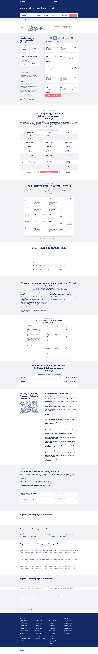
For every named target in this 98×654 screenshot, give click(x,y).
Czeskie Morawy (67, 622)
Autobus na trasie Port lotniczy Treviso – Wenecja (58, 582)
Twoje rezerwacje (63, 1)
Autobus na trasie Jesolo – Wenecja (26, 582)
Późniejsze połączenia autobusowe (65, 234)
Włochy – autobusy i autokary (37, 588)
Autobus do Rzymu (38, 625)
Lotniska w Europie (53, 618)
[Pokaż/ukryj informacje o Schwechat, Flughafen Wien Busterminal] (76, 502)
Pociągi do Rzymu (23, 623)
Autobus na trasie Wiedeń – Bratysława (71, 518)
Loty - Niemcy (52, 631)
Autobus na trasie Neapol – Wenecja (27, 552)
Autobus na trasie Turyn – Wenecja (41, 557)
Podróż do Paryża (67, 631)
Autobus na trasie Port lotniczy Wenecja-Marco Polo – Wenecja (75, 582)
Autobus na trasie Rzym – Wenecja (70, 548)
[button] (46, 15)
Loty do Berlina (52, 626)
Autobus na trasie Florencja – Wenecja (27, 559)
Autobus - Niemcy (38, 631)
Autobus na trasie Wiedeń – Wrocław (42, 518)
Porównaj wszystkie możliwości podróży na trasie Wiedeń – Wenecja (62, 534)
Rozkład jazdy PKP (24, 620)
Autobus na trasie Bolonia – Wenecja (42, 554)
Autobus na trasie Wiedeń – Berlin (55, 566)
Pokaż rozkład (24, 64)
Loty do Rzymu (52, 623)
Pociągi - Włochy (23, 636)
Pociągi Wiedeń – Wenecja (54, 533)
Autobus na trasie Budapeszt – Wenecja (71, 557)
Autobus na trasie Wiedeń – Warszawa (27, 518)
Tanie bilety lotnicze (53, 620)
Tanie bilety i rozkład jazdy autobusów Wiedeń (29, 536)
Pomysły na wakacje (68, 623)
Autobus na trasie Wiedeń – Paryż (69, 561)
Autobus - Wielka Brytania (40, 638)
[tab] (49, 41)
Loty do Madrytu (52, 622)
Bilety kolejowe (23, 618)
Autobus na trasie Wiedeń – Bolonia (70, 568)
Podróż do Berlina (67, 633)
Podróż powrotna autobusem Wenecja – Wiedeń (29, 533)
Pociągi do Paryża (23, 625)
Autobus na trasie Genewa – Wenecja (42, 559)
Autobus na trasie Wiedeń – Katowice (27, 521)
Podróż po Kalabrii (67, 626)
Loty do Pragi (52, 628)
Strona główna (23, 588)
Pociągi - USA (23, 635)
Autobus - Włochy (38, 636)
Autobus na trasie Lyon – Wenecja (55, 557)
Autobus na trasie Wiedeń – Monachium (56, 570)
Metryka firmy (32, 650)
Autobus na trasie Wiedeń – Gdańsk (70, 564)
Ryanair (50, 643)
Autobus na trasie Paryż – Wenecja (26, 550)
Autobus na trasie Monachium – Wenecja (71, 554)
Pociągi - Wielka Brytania (25, 638)
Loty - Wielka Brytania (53, 640)
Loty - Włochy (52, 638)
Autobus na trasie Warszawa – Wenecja (27, 548)
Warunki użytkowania (41, 650)
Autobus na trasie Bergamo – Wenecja (27, 554)
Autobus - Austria (38, 640)
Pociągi (27, 1)
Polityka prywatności (51, 650)
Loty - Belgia (51, 635)
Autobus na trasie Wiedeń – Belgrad (56, 568)
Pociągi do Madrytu (24, 622)
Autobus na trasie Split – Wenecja (69, 552)
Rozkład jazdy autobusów (40, 622)
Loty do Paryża (52, 625)
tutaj (58, 238)
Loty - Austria (52, 641)
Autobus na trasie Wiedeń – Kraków (70, 559)
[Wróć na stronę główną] (23, 2)
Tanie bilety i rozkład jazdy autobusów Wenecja (58, 536)
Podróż (65, 616)
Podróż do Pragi (67, 635)
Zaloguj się (76, 1)
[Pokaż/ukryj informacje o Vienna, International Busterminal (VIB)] (76, 498)
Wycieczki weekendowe (68, 618)
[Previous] (33, 258)
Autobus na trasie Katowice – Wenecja (42, 550)
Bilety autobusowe (38, 620)
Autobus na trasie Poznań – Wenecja (56, 550)
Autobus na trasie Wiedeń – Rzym (55, 561)
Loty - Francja (52, 633)
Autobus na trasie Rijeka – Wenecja (26, 557)
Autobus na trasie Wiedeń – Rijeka (70, 570)
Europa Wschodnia (67, 625)
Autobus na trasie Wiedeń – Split (41, 568)
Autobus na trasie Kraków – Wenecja (42, 548)
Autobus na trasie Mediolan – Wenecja (70, 550)
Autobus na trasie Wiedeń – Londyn (27, 561)
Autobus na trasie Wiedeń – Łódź (41, 566)
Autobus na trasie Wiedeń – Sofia (69, 566)
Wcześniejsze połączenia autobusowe (33, 234)
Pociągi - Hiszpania (24, 630)
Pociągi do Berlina (23, 626)
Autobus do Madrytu (39, 623)
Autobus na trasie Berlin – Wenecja (41, 552)
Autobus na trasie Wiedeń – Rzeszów (56, 518)
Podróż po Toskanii (67, 620)
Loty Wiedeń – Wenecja (24, 534)
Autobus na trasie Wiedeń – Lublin (26, 568)
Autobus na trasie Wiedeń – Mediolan (56, 564)
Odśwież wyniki (48, 193)
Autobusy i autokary (39, 616)
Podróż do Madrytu (68, 628)
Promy (38, 1)
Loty (35, 1)
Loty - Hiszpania (52, 630)
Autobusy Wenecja (48, 588)
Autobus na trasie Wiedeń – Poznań (41, 564)
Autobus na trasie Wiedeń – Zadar (26, 570)
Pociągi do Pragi (23, 628)
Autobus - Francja (38, 633)
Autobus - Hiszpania (39, 618)
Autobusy (31, 1)
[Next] (76, 37)
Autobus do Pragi (38, 630)
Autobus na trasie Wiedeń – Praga (26, 566)
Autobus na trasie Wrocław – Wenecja (56, 548)
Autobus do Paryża (38, 626)
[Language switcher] (56, 1)
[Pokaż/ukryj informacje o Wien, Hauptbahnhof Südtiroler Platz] (76, 493)
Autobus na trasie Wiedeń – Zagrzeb (41, 570)
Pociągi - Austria (23, 640)
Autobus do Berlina (38, 628)
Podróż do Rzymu (67, 630)
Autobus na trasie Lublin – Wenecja (55, 552)
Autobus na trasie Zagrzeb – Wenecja (56, 554)
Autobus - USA (37, 635)
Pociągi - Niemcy (23, 631)
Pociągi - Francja (23, 633)
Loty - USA (51, 636)
